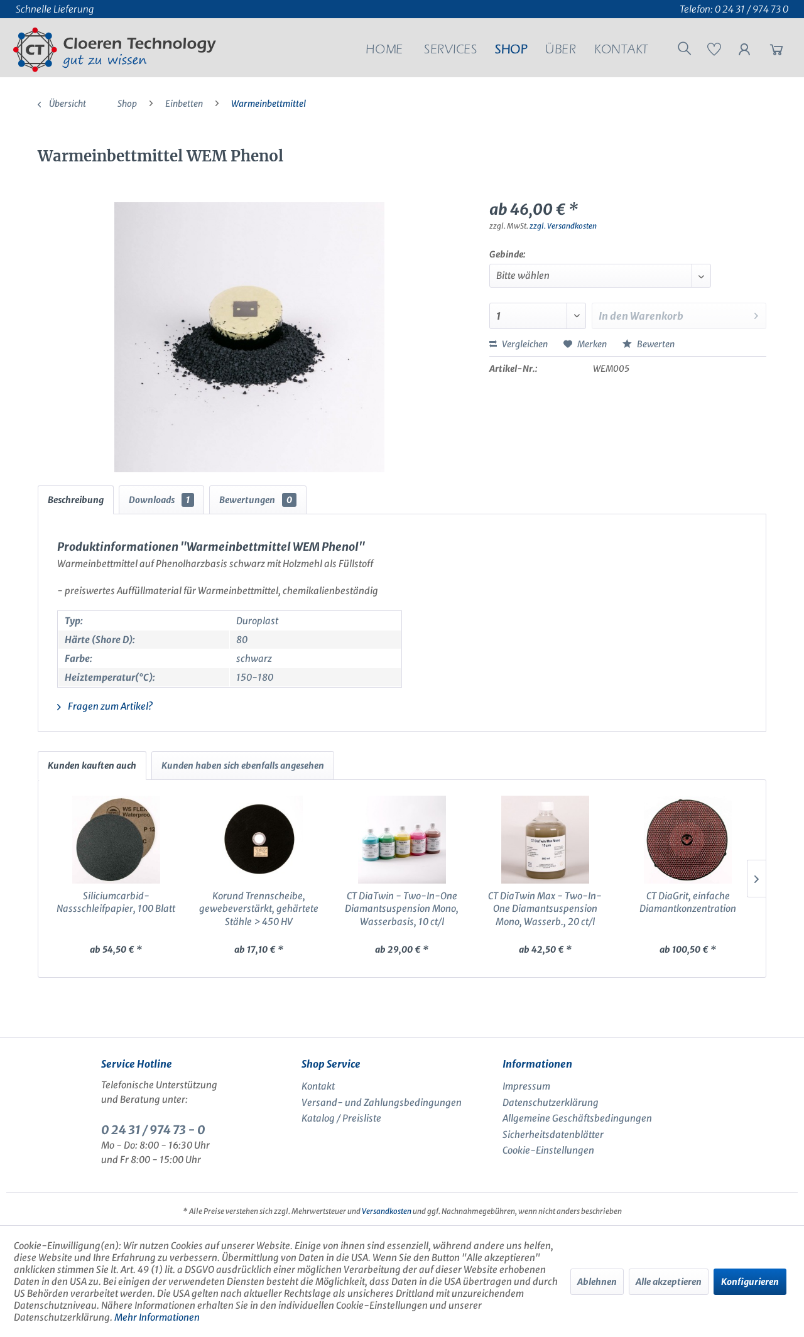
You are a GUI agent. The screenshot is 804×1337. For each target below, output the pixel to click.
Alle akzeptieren (669, 1281)
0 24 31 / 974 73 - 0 (153, 1129)
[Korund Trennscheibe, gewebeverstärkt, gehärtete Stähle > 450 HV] (259, 840)
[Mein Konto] (744, 52)
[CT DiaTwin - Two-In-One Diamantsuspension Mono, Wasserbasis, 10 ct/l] (402, 840)
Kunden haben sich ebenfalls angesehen (242, 765)
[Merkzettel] (714, 52)
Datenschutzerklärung (551, 1102)
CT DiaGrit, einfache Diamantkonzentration (687, 902)
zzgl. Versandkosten (563, 225)
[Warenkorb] (776, 52)
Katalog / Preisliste (341, 1118)
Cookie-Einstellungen (548, 1150)
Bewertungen (255, 500)
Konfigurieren (750, 1281)
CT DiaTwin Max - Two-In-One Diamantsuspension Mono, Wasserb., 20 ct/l (545, 909)
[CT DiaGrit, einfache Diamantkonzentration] (688, 840)
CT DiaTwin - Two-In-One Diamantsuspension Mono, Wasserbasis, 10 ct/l (402, 909)
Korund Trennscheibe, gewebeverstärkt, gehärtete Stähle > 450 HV (258, 909)
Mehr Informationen (157, 1317)
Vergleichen (524, 344)
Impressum (526, 1086)
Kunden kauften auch (92, 765)
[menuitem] (384, 51)
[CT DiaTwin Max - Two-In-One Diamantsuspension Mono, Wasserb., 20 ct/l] (545, 840)
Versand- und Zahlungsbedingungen (382, 1102)
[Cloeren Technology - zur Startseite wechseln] (115, 49)
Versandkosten (386, 1211)
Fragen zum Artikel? (109, 706)
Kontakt (318, 1086)
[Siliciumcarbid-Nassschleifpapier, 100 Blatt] (116, 840)
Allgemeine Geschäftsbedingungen (577, 1118)
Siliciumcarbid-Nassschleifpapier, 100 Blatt (116, 902)
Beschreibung (76, 500)
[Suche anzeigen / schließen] (684, 50)
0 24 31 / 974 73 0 (751, 9)
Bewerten (655, 344)
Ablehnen (597, 1281)
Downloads (159, 500)
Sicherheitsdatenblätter (553, 1134)
